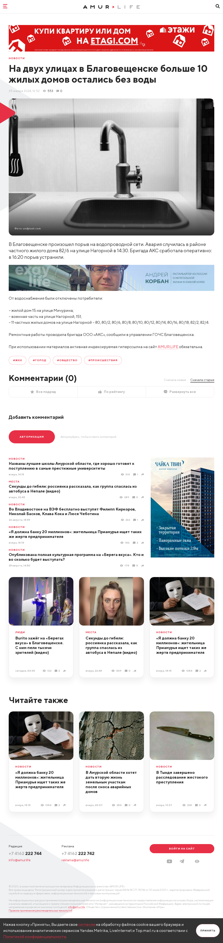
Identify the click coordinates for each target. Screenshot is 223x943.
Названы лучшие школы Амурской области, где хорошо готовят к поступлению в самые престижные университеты (71, 466)
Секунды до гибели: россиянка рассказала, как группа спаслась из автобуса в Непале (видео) (73, 488)
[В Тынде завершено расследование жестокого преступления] (206, 805)
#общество (67, 360)
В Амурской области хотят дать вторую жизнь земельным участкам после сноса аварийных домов (111, 782)
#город (39, 360)
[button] (197, 861)
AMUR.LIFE (168, 346)
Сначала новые (175, 380)
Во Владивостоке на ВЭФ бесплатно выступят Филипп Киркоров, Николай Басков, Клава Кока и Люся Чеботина (72, 511)
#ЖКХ (17, 360)
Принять (207, 930)
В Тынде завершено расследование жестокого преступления (182, 777)
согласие (86, 924)
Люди (20, 632)
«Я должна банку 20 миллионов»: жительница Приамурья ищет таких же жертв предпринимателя (181, 645)
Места (14, 481)
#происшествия (102, 360)
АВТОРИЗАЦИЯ (32, 436)
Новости (17, 58)
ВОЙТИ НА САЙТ (182, 848)
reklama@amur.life (75, 860)
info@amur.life (19, 860)
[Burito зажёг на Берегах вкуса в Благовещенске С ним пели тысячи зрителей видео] (65, 671)
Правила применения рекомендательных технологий (40, 910)
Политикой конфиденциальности (34, 936)
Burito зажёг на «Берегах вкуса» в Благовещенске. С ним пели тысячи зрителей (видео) (39, 645)
